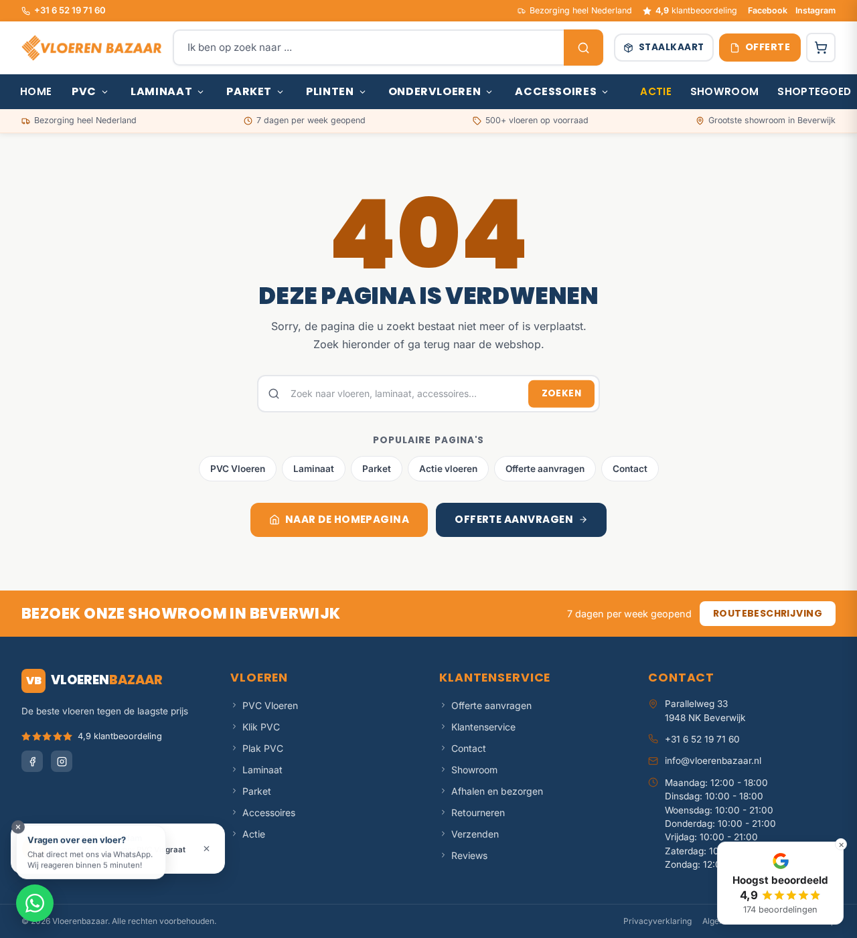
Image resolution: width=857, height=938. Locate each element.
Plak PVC (262, 748)
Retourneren (478, 812)
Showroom (724, 91)
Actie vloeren (448, 468)
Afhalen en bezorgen (497, 791)
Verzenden (475, 834)
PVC (84, 91)
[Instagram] (61, 761)
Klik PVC (261, 726)
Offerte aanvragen (545, 468)
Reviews (469, 855)
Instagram (815, 10)
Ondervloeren (434, 91)
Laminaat (161, 91)
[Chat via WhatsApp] (35, 903)
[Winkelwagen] (821, 47)
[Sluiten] (207, 849)
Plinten (330, 91)
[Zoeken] (583, 47)
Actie (656, 91)
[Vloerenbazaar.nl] (91, 47)
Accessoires (556, 91)
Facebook (767, 10)
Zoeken (561, 393)
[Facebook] (32, 761)
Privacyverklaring (657, 921)
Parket (249, 91)
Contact (630, 468)
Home (36, 91)
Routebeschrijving (767, 613)
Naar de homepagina (347, 519)
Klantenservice (483, 726)
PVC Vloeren (237, 468)
